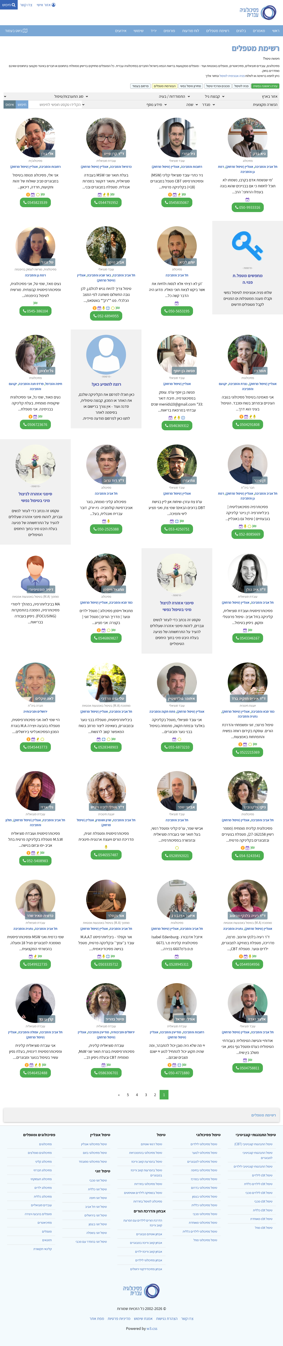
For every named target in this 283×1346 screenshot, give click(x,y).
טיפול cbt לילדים (262, 1175)
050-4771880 (178, 1072)
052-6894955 (108, 315)
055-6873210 (178, 747)
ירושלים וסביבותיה (35, 711)
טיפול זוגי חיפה (98, 1198)
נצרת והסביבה (238, 384)
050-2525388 (108, 529)
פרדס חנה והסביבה (31, 384)
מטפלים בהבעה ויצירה (38, 1214)
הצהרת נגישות (167, 1318)
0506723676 (37, 424)
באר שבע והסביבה (99, 275)
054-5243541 (249, 855)
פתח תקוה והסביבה (162, 711)
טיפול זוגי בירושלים (95, 1215)
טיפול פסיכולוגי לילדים (204, 1144)
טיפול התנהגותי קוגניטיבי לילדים (253, 1166)
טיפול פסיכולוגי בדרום (204, 1187)
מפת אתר (97, 1318)
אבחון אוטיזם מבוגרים (149, 1234)
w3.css (152, 1328)
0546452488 (37, 1072)
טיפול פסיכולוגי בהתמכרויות (145, 1153)
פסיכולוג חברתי (42, 1170)
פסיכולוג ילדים (43, 1187)
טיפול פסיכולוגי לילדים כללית (200, 1231)
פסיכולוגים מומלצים (40, 1153)
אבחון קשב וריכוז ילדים (148, 1251)
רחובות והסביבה (191, 167)
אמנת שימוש (143, 1318)
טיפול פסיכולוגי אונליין (94, 1144)
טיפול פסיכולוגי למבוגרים (202, 1161)
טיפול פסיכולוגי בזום (95, 1153)
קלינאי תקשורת (42, 1249)
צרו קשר (26, 4)
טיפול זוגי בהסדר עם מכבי (91, 1241)
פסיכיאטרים (45, 1222)
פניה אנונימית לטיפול (232, 76)
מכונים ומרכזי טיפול (218, 86)
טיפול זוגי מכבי (98, 1180)
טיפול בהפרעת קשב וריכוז (146, 1161)
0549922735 (37, 964)
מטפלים (47, 1231)
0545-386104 (37, 311)
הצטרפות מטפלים (165, 86)
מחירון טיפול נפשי (190, 86)
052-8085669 (249, 534)
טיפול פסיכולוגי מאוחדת (203, 1222)
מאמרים (259, 30)
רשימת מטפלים (217, 30)
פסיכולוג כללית (43, 1196)
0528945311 (178, 964)
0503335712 (108, 964)
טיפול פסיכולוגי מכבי (205, 1214)
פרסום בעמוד (140, 86)
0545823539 (37, 202)
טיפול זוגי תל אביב (96, 1206)
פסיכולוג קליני (43, 1161)
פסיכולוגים (45, 1144)
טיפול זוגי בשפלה (96, 1233)
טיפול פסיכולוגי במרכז (204, 1179)
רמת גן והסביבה (35, 275)
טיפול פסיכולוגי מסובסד (93, 1161)
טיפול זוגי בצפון (98, 1224)
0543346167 (249, 638)
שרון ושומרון (103, 820)
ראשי (275, 30)
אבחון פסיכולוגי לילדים (148, 1260)
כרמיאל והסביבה (121, 167)
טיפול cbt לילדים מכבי (258, 1193)
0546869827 (107, 638)
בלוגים (241, 30)
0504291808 (249, 424)
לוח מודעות (190, 30)
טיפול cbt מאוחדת (261, 1219)
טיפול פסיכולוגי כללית (204, 1205)
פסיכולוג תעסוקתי (41, 1179)
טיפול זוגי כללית (97, 1189)
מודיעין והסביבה (170, 1032)
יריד (154, 30)
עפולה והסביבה (28, 1032)
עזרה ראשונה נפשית (265, 86)
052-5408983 (37, 860)
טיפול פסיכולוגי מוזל (205, 1240)
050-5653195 (178, 311)
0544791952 (108, 202)
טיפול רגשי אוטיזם (151, 1144)
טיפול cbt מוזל (263, 1227)
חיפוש (7, 4)
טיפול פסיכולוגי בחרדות (148, 1184)
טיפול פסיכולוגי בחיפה (204, 1170)
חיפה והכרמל (53, 384)
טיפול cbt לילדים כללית (258, 1184)
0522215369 (249, 752)
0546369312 (178, 425)
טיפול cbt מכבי (263, 1201)
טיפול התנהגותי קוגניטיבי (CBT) (253, 1144)
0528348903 (107, 747)
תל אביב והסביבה (266, 167)
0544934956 (249, 964)
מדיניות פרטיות (119, 1318)
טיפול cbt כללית (262, 1210)
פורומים (169, 30)
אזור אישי (44, 4)
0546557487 (107, 854)
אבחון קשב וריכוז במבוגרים (146, 1243)
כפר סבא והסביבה (120, 602)
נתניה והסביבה (248, 716)
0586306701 (108, 1072)
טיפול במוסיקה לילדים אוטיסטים (143, 1193)
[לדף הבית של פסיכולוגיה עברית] (258, 12)
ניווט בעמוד (14, 30)
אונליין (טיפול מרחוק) (239, 167)
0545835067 (178, 202)
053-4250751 (178, 529)
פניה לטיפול (241, 86)
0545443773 (37, 747)
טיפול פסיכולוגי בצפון (204, 1196)
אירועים (120, 30)
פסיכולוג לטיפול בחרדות (147, 1201)
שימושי (138, 30)
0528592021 (178, 855)
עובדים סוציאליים (41, 1205)
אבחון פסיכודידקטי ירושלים (146, 1269)
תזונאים (47, 1240)
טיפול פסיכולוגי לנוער (204, 1153)
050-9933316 (249, 207)
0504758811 (249, 1067)
